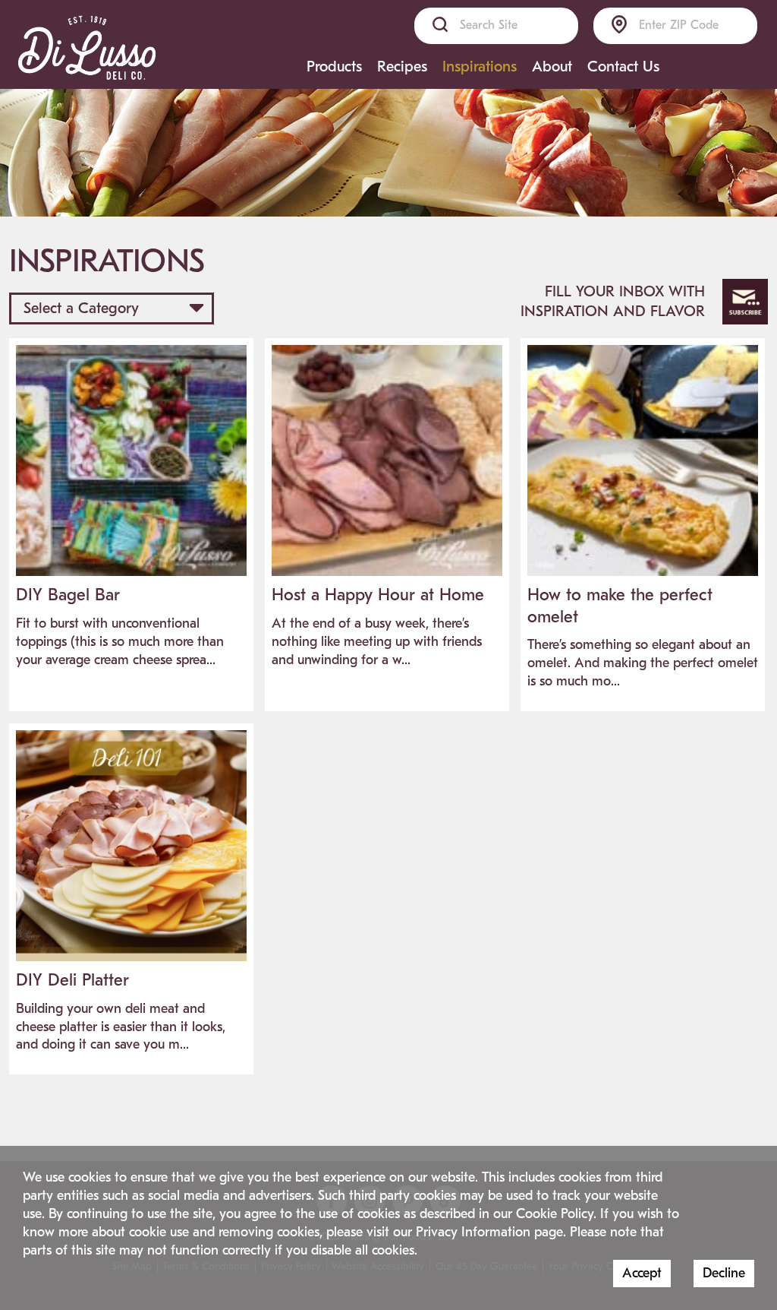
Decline (724, 1273)
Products (334, 66)
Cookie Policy (554, 1214)
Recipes (402, 66)
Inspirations (479, 66)
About (552, 66)
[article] (131, 514)
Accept (642, 1273)
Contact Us (623, 66)
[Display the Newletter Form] (745, 301)
